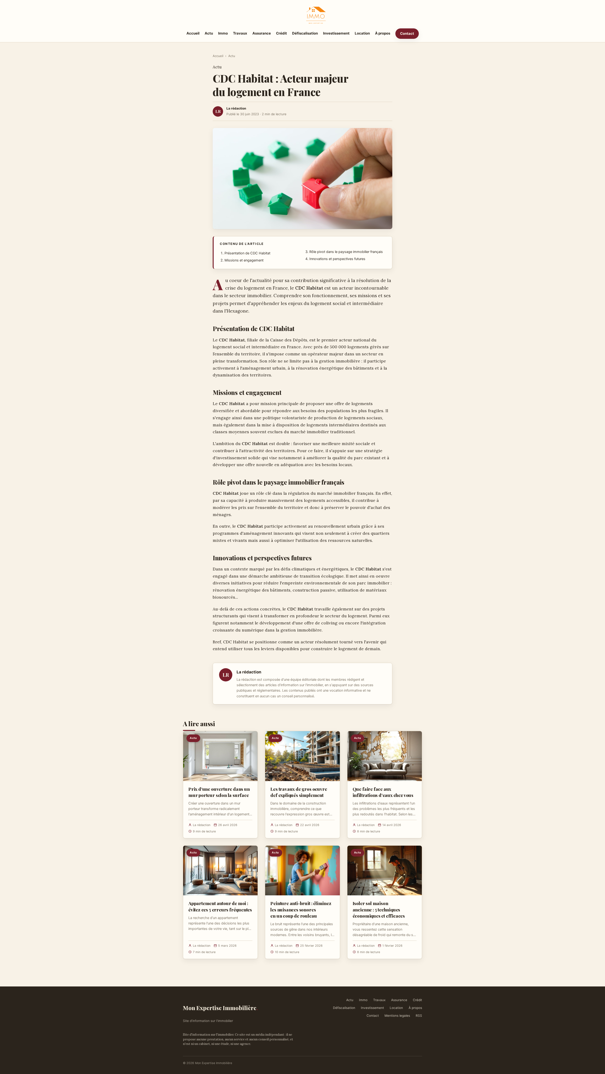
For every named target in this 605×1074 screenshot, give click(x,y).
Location (362, 33)
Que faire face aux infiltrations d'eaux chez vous (383, 792)
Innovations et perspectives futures (337, 259)
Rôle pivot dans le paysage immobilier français (346, 252)
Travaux (240, 33)
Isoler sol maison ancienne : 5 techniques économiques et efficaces (379, 909)
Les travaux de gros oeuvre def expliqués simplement (298, 792)
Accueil (192, 33)
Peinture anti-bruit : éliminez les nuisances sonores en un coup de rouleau (300, 909)
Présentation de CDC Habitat (247, 253)
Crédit (281, 33)
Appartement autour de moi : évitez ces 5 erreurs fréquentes (220, 906)
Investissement (336, 33)
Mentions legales (397, 1015)
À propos (382, 33)
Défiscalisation (305, 33)
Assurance (261, 33)
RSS (419, 1015)
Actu (209, 33)
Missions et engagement (244, 260)
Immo (223, 33)
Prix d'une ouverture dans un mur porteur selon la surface (219, 792)
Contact (407, 33)
